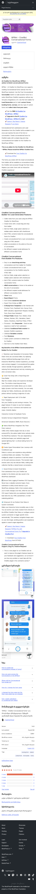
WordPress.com (7, 854)
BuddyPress (6, 863)
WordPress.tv (7, 848)
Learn (3, 840)
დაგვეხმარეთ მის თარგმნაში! (18, 13)
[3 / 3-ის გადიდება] (32, 602)
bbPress (5, 860)
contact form (19, 755)
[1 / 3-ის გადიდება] (15, 571)
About (3, 825)
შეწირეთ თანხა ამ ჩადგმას (10, 815)
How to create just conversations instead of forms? (12, 668)
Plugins (21, 831)
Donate (22, 846)
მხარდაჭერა (7, 71)
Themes (21, 828)
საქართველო (10, 871)
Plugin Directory (6, 7)
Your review (5, 789)
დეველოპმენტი (8, 67)
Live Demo (15, 124)
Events (21, 842)
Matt (4, 857)
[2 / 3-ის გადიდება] (32, 571)
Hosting (4, 831)
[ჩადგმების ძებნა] (19, 19)
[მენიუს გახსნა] (33, 2)
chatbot (32, 752)
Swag (21, 848)
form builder (26, 755)
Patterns (21, 834)
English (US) (31, 748)
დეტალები (6, 54)
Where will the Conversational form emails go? (11, 681)
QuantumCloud (21, 42)
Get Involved (23, 840)
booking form (25, 752)
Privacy (4, 834)
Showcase (22, 825)
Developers (5, 846)
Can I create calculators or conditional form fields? (10, 699)
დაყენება (6, 63)
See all (32, 789)
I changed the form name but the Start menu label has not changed (12, 693)
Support (4, 842)
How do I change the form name (12, 687)
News (3, 828)
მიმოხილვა (7, 58)
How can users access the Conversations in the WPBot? (11, 675)
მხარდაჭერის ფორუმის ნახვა (11, 802)
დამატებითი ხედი (7, 760)
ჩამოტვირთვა (6, 47)
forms (32, 755)
